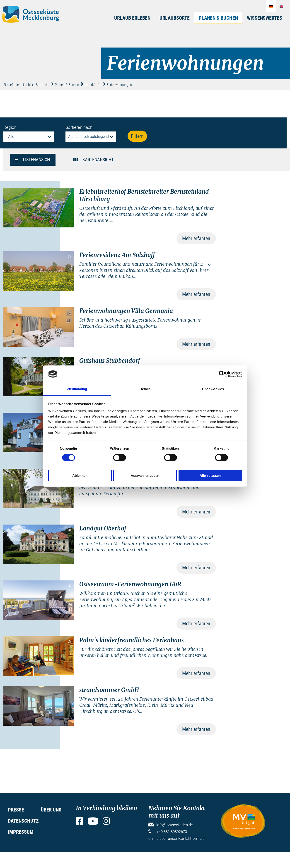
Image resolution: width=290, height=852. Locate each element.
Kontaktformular (192, 838)
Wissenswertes (264, 18)
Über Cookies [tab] (213, 389)
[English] (281, 6)
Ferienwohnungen (119, 85)
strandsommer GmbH (109, 690)
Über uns (51, 810)
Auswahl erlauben (145, 475)
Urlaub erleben (132, 18)
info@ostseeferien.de (174, 825)
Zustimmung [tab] (77, 389)
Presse (16, 810)
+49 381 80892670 (171, 831)
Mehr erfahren (196, 238)
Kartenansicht (98, 159)
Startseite (42, 85)
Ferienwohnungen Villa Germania (126, 311)
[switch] (119, 457)
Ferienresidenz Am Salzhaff (117, 255)
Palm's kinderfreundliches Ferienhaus (131, 640)
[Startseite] (30, 14)
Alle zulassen (210, 475)
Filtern (137, 136)
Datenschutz (23, 821)
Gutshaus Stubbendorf (109, 360)
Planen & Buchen (218, 18)
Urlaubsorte (175, 18)
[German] (271, 6)
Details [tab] (145, 389)
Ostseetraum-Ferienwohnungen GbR (130, 584)
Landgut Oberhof (102, 528)
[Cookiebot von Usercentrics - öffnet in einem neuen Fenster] (222, 374)
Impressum (21, 832)
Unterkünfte (93, 85)
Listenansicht (37, 159)
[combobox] (28, 136)
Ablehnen (79, 475)
